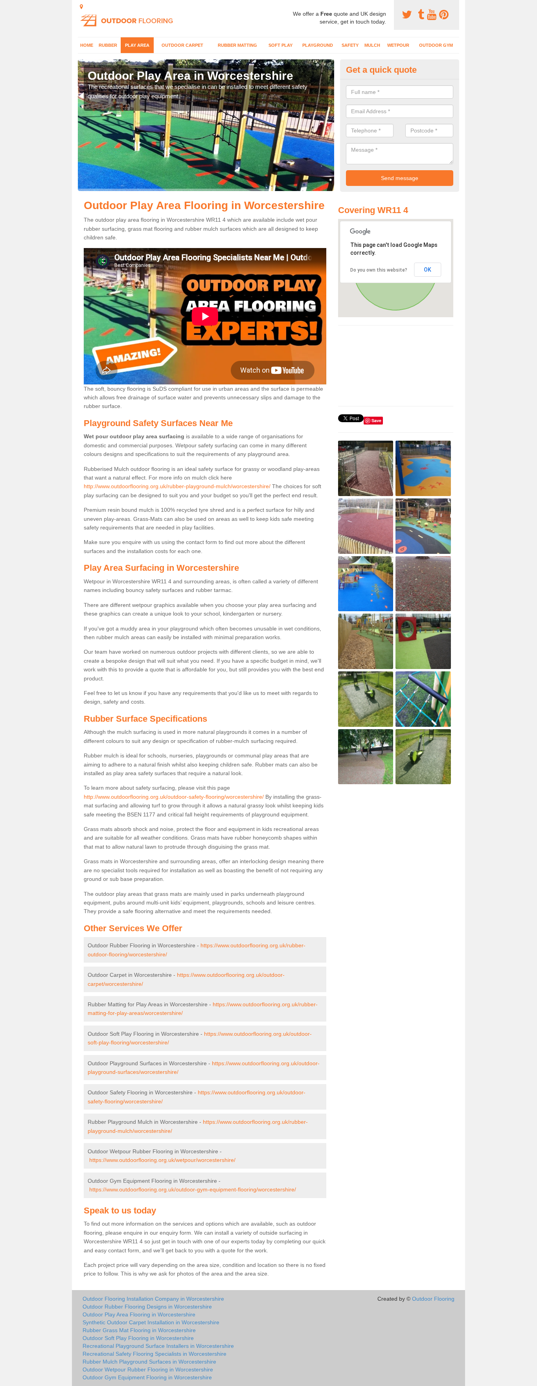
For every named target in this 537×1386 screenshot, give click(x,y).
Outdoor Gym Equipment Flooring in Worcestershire (147, 1377)
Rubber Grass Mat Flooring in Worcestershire (139, 1330)
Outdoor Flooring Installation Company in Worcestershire (153, 1299)
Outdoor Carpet (182, 45)
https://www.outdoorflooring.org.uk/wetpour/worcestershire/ (162, 1160)
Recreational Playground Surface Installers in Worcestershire (158, 1346)
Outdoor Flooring (433, 1299)
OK (427, 270)
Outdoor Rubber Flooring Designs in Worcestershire (147, 1306)
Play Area (137, 45)
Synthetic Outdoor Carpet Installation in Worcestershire (151, 1322)
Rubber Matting (237, 45)
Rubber (108, 45)
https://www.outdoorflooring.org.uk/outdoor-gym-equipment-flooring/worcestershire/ (192, 1189)
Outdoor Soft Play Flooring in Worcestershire (138, 1338)
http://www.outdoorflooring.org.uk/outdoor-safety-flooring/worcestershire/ (174, 797)
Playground (317, 45)
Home (86, 45)
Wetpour (398, 45)
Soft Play (280, 45)
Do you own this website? (378, 270)
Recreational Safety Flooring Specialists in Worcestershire (154, 1354)
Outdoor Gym (436, 45)
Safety (350, 45)
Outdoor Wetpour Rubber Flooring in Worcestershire (148, 1369)
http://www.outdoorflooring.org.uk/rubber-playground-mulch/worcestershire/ (177, 486)
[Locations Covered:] (81, 6)
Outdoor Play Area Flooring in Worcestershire (139, 1314)
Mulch (372, 45)
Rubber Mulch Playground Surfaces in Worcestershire (149, 1361)
